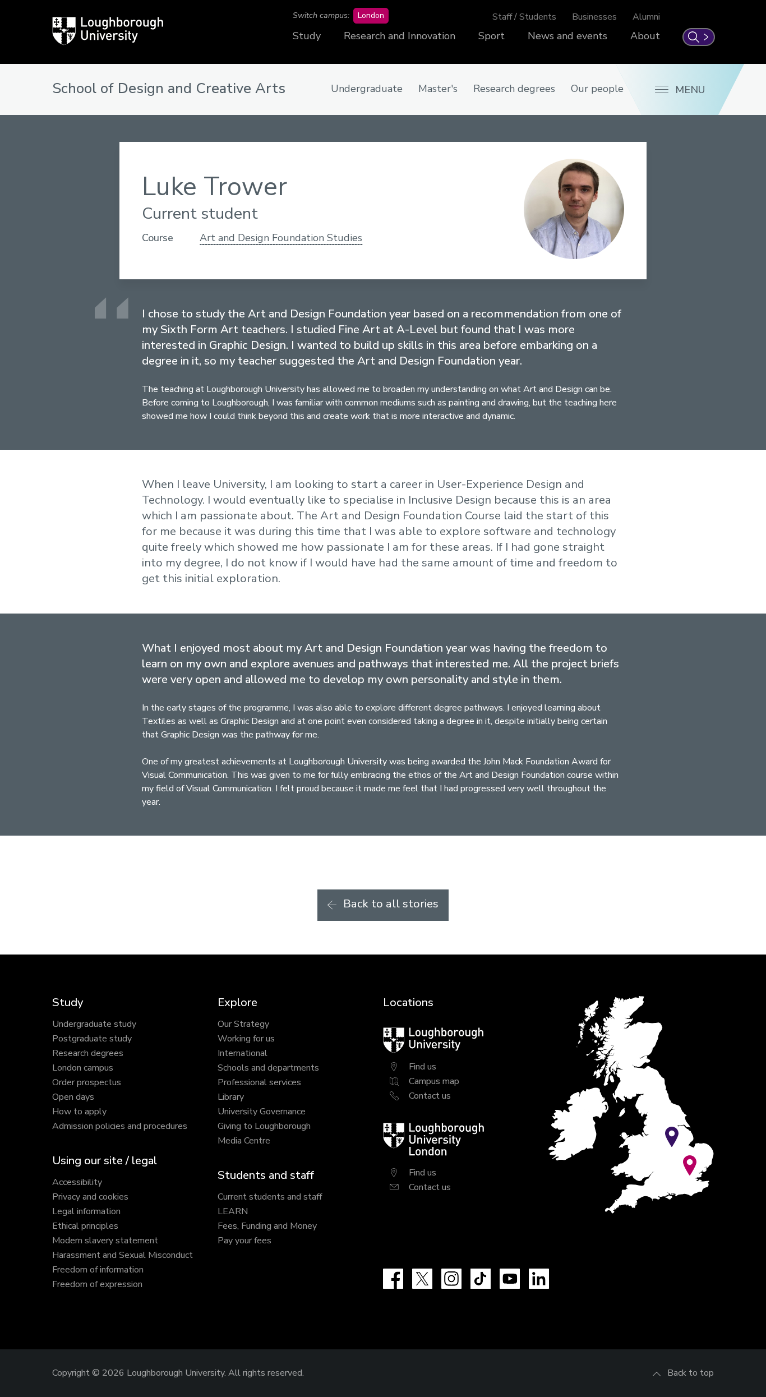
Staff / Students (524, 17)
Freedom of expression (97, 1284)
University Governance (262, 1111)
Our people (597, 88)
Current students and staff (270, 1197)
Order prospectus (86, 1082)
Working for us (246, 1038)
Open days (73, 1097)
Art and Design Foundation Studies (281, 238)
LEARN (233, 1211)
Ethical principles (85, 1226)
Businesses (594, 17)
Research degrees (514, 88)
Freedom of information (98, 1270)
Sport (491, 36)
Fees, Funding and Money (267, 1226)
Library (231, 1097)
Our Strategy (243, 1024)
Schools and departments (268, 1068)
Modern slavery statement (105, 1240)
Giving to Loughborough (264, 1126)
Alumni (646, 17)
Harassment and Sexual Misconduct (122, 1255)
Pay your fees (244, 1240)
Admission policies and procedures (119, 1126)
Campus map (434, 1081)
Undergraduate (367, 88)
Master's (438, 88)
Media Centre (244, 1141)
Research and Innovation (399, 36)
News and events (567, 36)
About (645, 36)
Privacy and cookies (90, 1197)
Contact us (430, 1096)
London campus (82, 1068)
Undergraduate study (94, 1024)
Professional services (259, 1082)
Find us (422, 1067)
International (242, 1053)
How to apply (79, 1111)
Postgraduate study (92, 1038)
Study (307, 36)
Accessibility (77, 1182)
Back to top (690, 1373)
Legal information (86, 1211)
